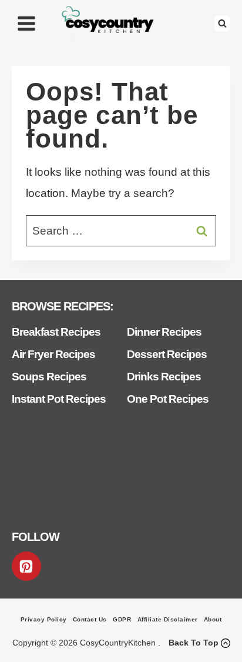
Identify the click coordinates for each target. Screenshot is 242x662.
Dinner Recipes (164, 332)
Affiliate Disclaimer (167, 619)
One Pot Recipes (168, 399)
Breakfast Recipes (56, 332)
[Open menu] (27, 23)
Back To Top (194, 642)
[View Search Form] (222, 24)
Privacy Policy (44, 619)
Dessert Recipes (167, 354)
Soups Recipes (49, 376)
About (213, 619)
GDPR (122, 619)
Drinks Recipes (164, 376)
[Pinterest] (26, 566)
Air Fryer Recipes (53, 354)
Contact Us (90, 619)
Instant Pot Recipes (59, 399)
